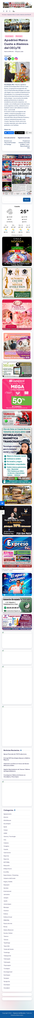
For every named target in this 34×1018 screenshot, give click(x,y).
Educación (7, 865)
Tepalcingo (7, 943)
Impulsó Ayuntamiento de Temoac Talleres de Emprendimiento (17, 770)
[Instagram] (16, 58)
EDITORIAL (7, 862)
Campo (6, 830)
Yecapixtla (7, 981)
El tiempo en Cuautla (17, 235)
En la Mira (6, 872)
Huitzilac (6, 888)
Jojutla (5, 901)
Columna (6, 843)
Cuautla (6, 849)
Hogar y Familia (8, 881)
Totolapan (7, 968)
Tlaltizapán (7, 959)
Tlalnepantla (7, 955)
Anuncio (6, 817)
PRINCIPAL (7, 920)
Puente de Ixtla (8, 923)
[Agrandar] (27, 64)
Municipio (19, 36)
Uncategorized (8, 972)
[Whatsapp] (12, 58)
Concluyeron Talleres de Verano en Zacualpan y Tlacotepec (14, 776)
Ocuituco (6, 910)
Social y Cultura (8, 933)
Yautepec (6, 978)
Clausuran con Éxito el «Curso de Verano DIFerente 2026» (16, 764)
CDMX (5, 833)
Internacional (7, 891)
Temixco (6, 936)
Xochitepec (7, 975)
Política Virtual (8, 917)
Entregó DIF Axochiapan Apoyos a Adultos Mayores (17, 759)
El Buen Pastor (8, 868)
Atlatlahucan (7, 820)
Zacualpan (7, 988)
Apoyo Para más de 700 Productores (15, 754)
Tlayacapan (7, 965)
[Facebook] (5, 58)
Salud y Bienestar (9, 930)
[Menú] (13, 11)
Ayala (5, 827)
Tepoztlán (7, 946)
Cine (5, 840)
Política (6, 914)
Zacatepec (7, 984)
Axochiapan (9, 36)
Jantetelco (7, 894)
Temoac (6, 939)
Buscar (27, 199)
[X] (9, 58)
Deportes (6, 856)
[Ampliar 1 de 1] (28, 335)
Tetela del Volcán (9, 949)
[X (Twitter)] (2, 508)
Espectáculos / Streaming (11, 875)
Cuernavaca (7, 852)
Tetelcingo (7, 952)
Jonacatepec (7, 904)
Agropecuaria (7, 814)
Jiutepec (6, 897)
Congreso (6, 846)
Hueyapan (6, 885)
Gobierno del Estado (9, 878)
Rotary (5, 926)
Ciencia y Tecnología (10, 836)
